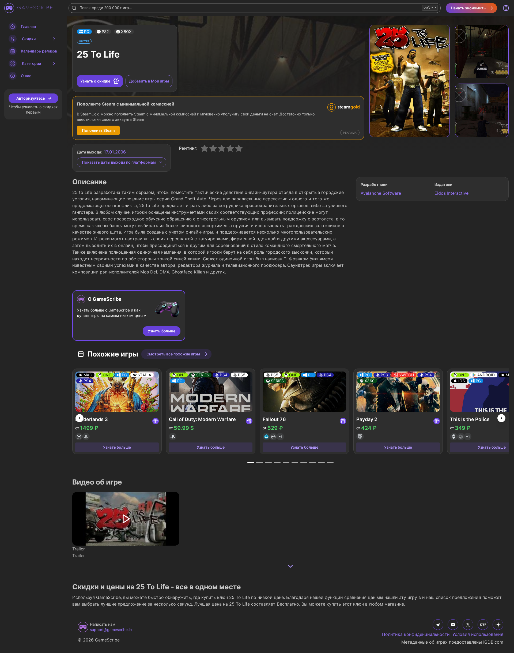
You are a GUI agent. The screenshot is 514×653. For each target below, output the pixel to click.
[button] (84, 31)
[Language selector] (506, 8)
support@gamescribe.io (111, 629)
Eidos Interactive (451, 193)
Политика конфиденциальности (416, 634)
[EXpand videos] (290, 566)
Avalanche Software (381, 193)
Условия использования (477, 634)
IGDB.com (493, 642)
